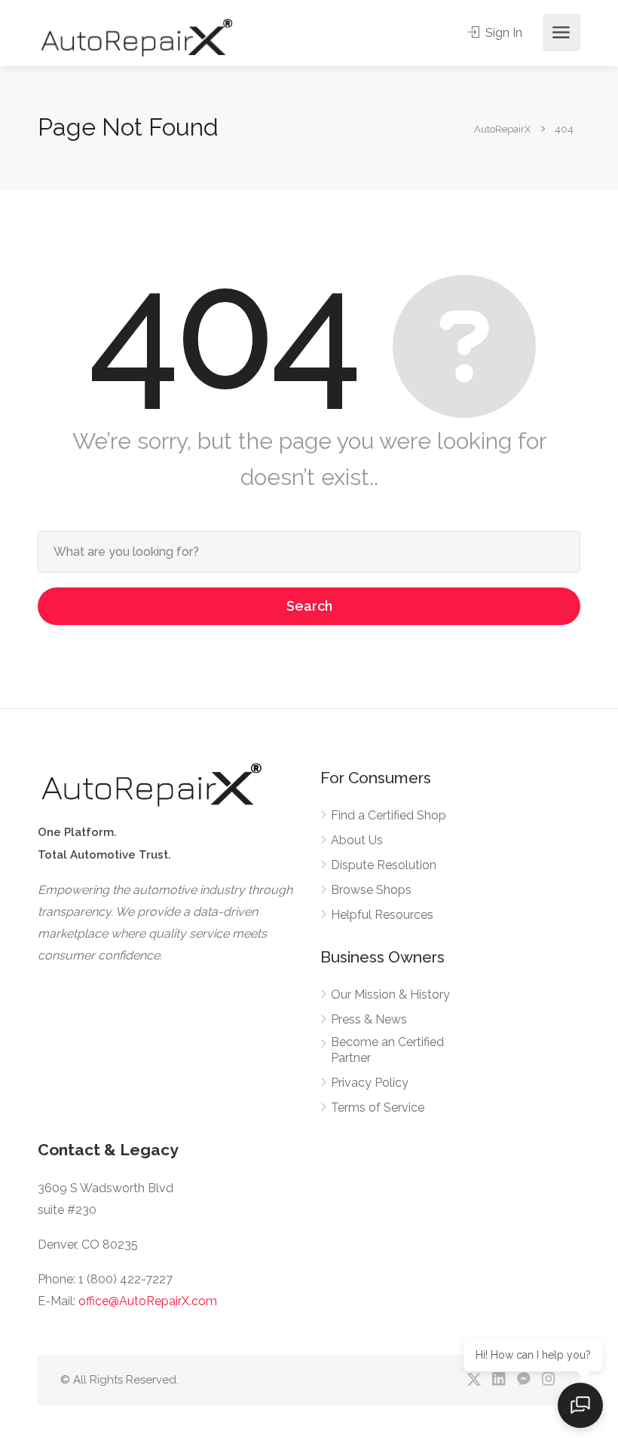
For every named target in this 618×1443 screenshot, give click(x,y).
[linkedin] (498, 1380)
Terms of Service (377, 1107)
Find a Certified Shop (388, 815)
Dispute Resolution (383, 865)
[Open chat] (580, 1405)
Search (309, 606)
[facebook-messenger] (523, 1380)
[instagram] (548, 1380)
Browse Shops (371, 890)
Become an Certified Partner (387, 1050)
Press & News (369, 1019)
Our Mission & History (390, 994)
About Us (357, 840)
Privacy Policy (369, 1082)
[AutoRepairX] (136, 36)
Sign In (502, 33)
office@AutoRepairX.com (147, 1301)
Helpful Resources (382, 915)
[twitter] (473, 1380)
